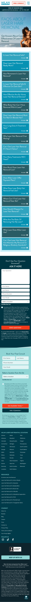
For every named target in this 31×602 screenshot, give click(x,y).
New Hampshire (14, 460)
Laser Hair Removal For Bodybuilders (10, 486)
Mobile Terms (19, 395)
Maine (11, 435)
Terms (4, 333)
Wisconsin (22, 466)
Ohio (21, 435)
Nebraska (12, 455)
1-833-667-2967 (17, 320)
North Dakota (13, 469)
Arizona (3, 435)
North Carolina (13, 466)
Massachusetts (13, 441)
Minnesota (12, 446)
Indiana (3, 458)
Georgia (3, 449)
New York (12, 463)
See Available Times (15, 406)
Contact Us (4, 525)
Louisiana (3, 469)
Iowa (2, 460)
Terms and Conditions (6, 530)
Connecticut (4, 444)
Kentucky (3, 466)
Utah (21, 458)
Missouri (12, 449)
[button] (28, 3)
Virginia (22, 460)
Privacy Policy (12, 319)
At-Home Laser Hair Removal (8, 477)
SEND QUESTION (15, 328)
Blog (2, 516)
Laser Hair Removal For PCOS (8, 497)
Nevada (11, 458)
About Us (3, 511)
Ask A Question (15, 410)
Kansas (3, 463)
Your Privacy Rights (6, 533)
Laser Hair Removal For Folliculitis (9, 491)
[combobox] (15, 301)
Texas (21, 455)
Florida (3, 446)
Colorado (3, 441)
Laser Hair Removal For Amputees (9, 483)
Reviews (3, 514)
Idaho (2, 452)
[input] (15, 276)
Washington (23, 463)
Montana (12, 452)
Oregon (22, 441)
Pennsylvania (23, 444)
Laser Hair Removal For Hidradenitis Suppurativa (13, 494)
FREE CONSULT (18, 3)
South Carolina (23, 446)
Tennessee (22, 452)
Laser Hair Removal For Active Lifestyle (10, 480)
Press (2, 522)
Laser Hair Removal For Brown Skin (10, 488)
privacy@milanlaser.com (10, 322)
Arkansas (3, 438)
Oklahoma (22, 438)
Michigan (12, 444)
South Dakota (23, 449)
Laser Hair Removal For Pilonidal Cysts (10, 500)
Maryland (12, 438)
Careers (3, 519)
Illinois (2, 455)
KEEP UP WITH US (15, 557)
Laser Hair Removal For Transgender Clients (12, 502)
